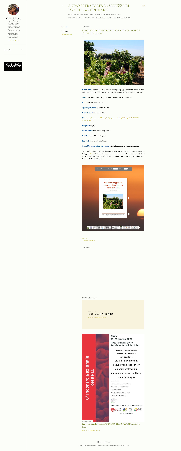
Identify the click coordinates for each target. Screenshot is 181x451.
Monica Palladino (13, 18)
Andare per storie (106, 18)
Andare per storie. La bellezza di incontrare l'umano (98, 7)
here (92, 154)
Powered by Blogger (105, 442)
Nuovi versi (120, 18)
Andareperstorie (66, 34)
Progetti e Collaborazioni (87, 18)
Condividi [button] (64, 27)
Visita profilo (13, 40)
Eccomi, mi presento (100, 314)
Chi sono (71, 18)
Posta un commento (100, 317)
